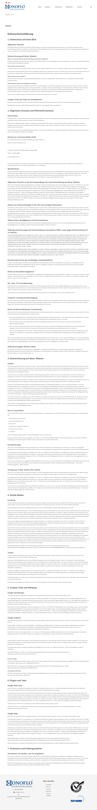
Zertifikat (48, 795)
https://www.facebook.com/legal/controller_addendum (74, 535)
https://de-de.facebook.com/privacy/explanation (64, 518)
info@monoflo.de (15, 157)
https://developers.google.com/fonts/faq (48, 706)
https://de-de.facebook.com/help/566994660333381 (51, 547)
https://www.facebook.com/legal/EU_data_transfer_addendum (23, 547)
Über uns (48, 787)
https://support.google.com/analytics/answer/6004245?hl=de (22, 668)
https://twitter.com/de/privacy (15, 567)
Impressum (48, 791)
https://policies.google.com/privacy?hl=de (17, 708)
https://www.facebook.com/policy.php (76, 547)
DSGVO (48, 793)
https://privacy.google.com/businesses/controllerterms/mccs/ (22, 654)
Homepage (48, 784)
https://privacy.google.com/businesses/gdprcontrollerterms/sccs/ (54, 740)
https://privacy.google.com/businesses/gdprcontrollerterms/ (22, 740)
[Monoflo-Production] (15, 7)
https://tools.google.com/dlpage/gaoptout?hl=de (27, 663)
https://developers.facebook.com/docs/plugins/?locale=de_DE (59, 507)
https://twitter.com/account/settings (59, 582)
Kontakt (48, 789)
